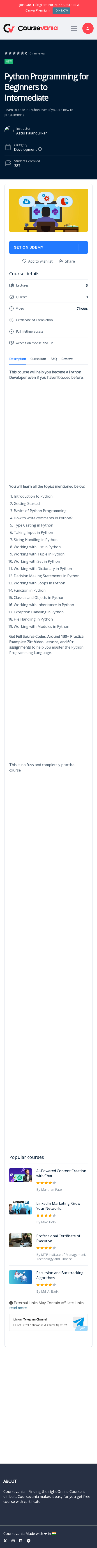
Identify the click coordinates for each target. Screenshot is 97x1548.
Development (25, 149)
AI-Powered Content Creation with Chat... (61, 1173)
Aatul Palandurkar (31, 133)
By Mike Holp (46, 1222)
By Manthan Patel (49, 1189)
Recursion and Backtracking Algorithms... (59, 1275)
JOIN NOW (61, 10)
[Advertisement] (48, 433)
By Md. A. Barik (47, 1291)
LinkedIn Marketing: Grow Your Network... (58, 1206)
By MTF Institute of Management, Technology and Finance (61, 1256)
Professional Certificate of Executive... (58, 1238)
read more (18, 1307)
